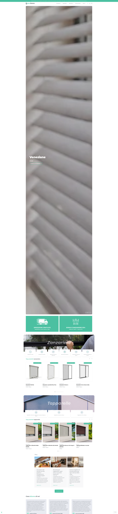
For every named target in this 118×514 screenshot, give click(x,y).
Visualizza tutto (59, 491)
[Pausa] (90, 312)
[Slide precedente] (86, 312)
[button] (88, 3)
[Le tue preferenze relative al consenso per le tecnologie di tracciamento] (1, 512)
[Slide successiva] (89, 312)
